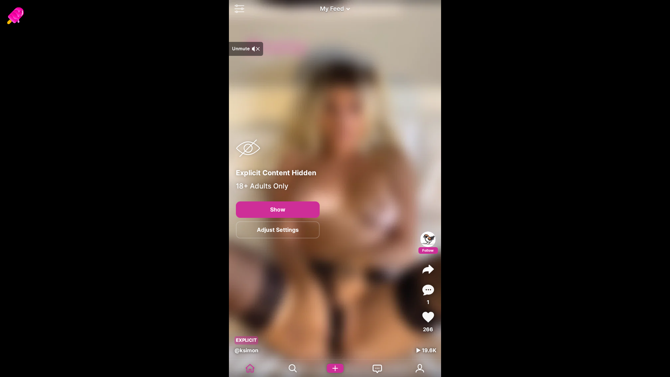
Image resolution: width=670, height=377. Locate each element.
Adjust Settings (278, 229)
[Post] (335, 368)
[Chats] (377, 368)
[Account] (420, 368)
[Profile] (428, 239)
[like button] (428, 317)
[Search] (292, 368)
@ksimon (246, 350)
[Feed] (250, 368)
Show (277, 209)
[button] (237, 8)
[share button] (428, 269)
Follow (428, 250)
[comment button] (428, 289)
